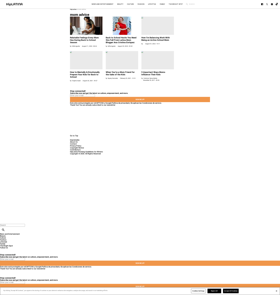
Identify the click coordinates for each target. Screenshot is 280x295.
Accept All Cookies (230, 291)
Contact (73, 144)
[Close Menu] (2, 221)
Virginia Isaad (76, 80)
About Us (74, 142)
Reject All (214, 291)
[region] (140, 291)
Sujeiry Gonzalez (113, 78)
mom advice (82, 9)
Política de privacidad (120, 103)
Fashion (3, 240)
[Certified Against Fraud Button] (78, 156)
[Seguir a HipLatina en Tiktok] (276, 4)
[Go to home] (140, 120)
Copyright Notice (77, 148)
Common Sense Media (150, 78)
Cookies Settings (198, 291)
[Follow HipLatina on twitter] (267, 4)
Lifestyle (3, 242)
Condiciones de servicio (151, 103)
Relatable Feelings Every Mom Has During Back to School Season (84, 40)
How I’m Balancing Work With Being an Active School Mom (155, 38)
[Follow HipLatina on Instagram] (272, 4)
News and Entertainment (10, 234)
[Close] (276, 291)
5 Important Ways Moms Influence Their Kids (153, 73)
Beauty (3, 236)
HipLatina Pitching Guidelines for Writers (86, 152)
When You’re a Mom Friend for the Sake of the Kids (120, 73)
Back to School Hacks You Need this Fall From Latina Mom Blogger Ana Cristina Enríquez (121, 40)
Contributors (75, 150)
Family (2, 244)
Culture (3, 238)
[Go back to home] (115, 163)
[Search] (187, 4)
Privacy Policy (75, 146)
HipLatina (73, 9)
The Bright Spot (6, 246)
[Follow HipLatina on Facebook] (262, 4)
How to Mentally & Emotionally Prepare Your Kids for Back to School (85, 74)
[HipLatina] (14, 4)
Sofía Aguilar (76, 46)
